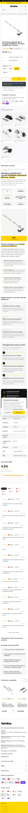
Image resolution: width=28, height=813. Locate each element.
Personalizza (8, 412)
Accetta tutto (19, 412)
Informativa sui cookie (18, 409)
